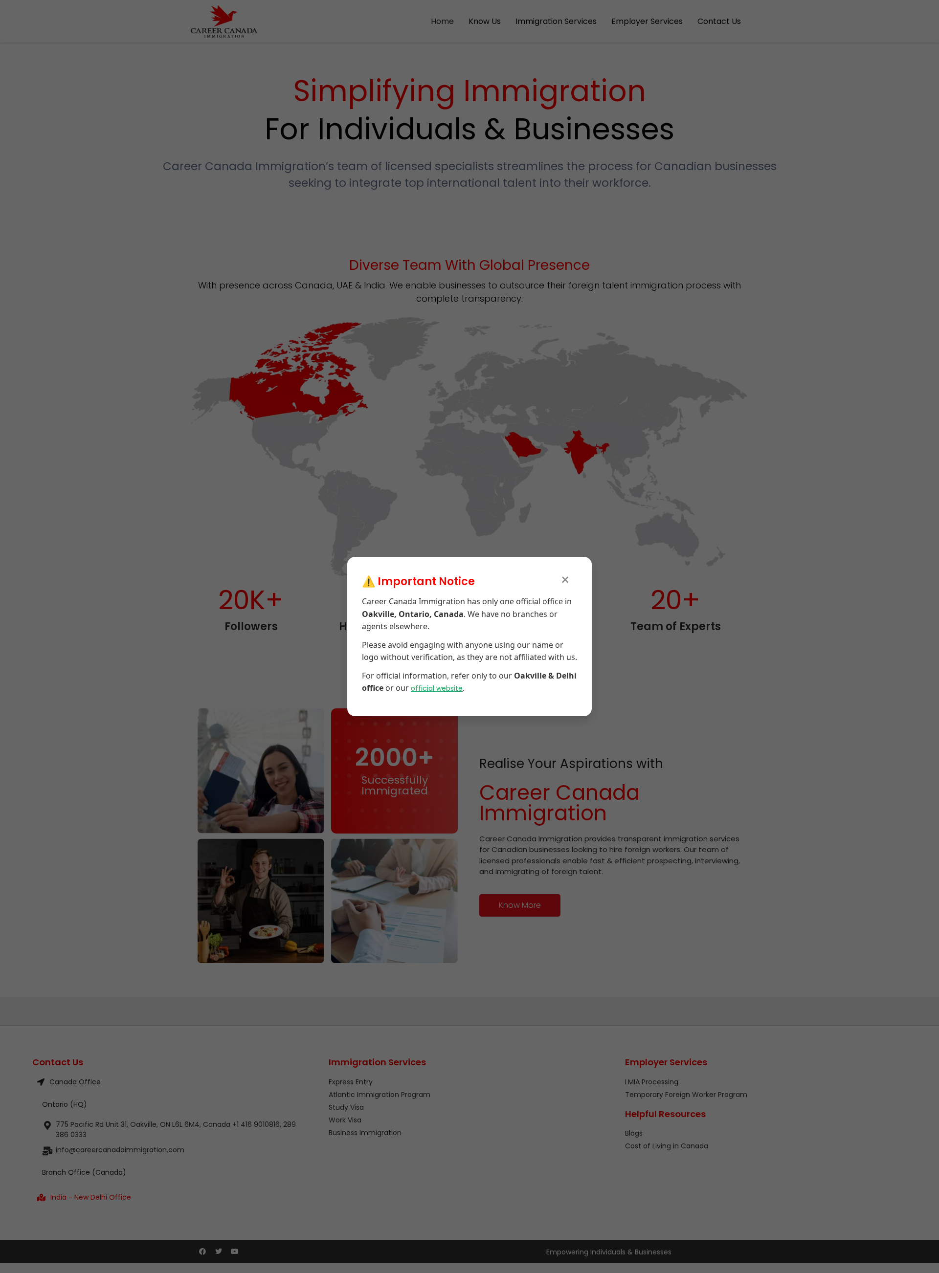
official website (437, 688)
